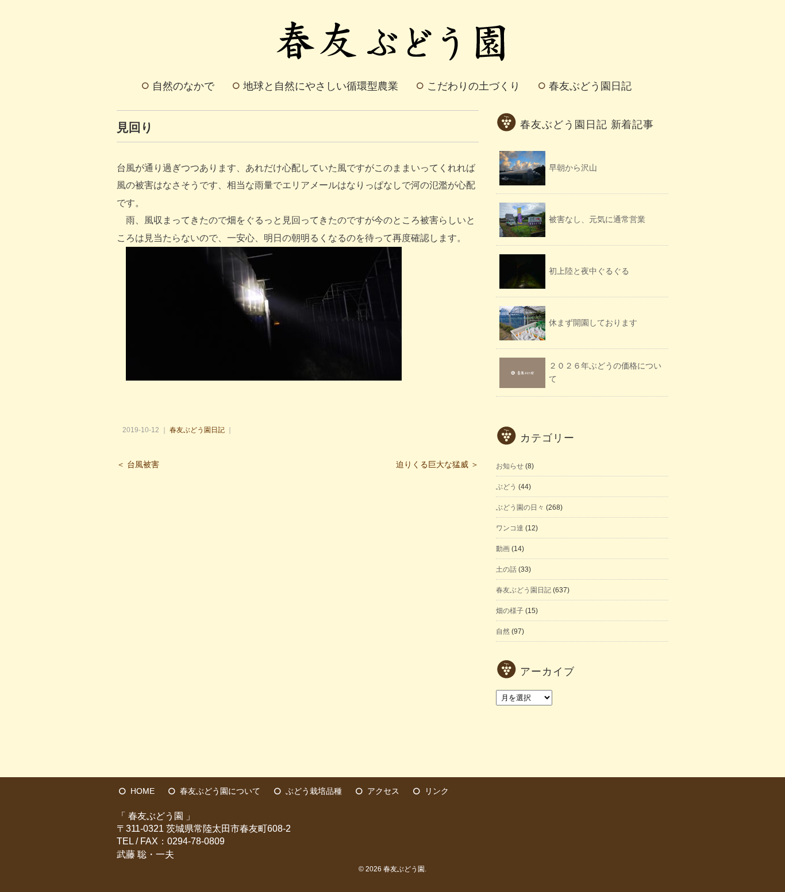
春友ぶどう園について (220, 791)
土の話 (506, 569)
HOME (142, 791)
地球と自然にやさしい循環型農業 (320, 86)
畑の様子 (510, 611)
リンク (437, 791)
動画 (503, 549)
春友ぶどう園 (404, 869)
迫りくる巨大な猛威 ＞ (437, 464)
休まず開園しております (593, 322)
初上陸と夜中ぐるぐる (589, 271)
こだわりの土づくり (473, 86)
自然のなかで (183, 86)
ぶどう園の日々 (520, 507)
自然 (503, 631)
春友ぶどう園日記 (590, 86)
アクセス (383, 791)
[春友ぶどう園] (393, 13)
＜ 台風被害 (138, 464)
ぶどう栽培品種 (314, 791)
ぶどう (506, 487)
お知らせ (510, 466)
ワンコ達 (510, 528)
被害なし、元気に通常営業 (597, 219)
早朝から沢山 (573, 167)
